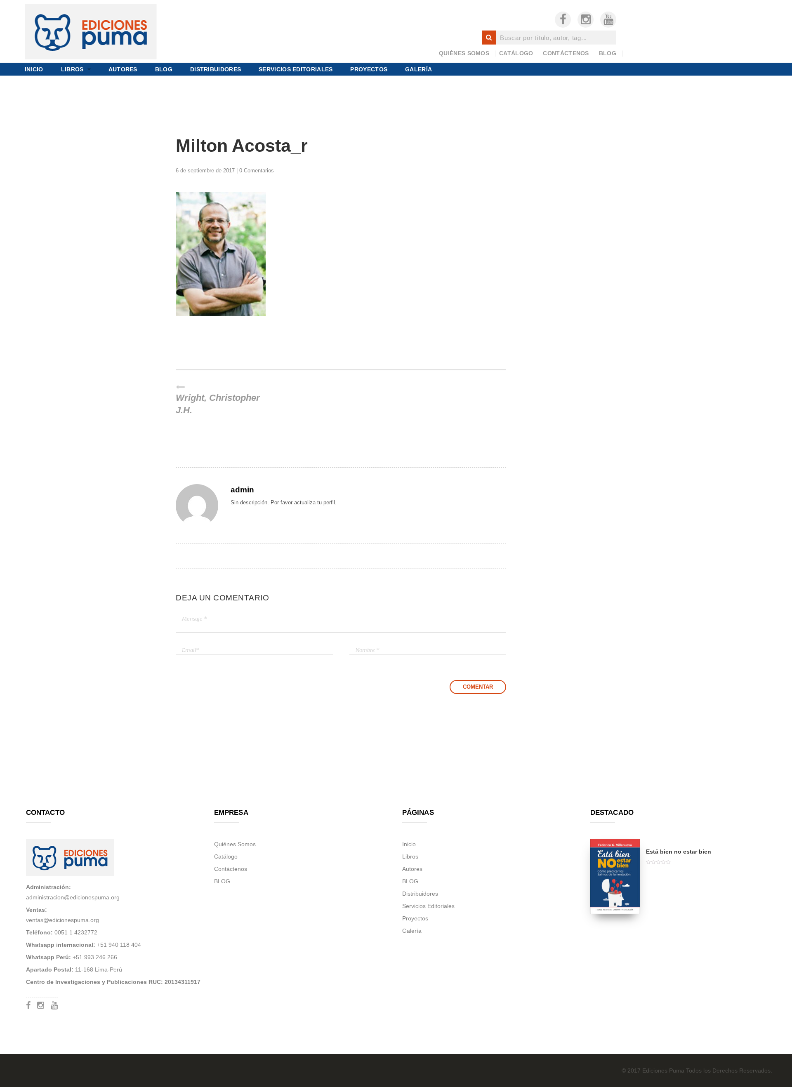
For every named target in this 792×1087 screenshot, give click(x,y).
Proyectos (368, 69)
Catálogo (516, 53)
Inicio (34, 69)
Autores (122, 69)
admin (242, 489)
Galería (418, 69)
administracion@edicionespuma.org (73, 897)
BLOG (607, 53)
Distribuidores (215, 69)
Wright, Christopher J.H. (218, 404)
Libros (72, 69)
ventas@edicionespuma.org (62, 920)
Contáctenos (566, 53)
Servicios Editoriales (295, 69)
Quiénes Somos (464, 53)
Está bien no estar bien (678, 851)
